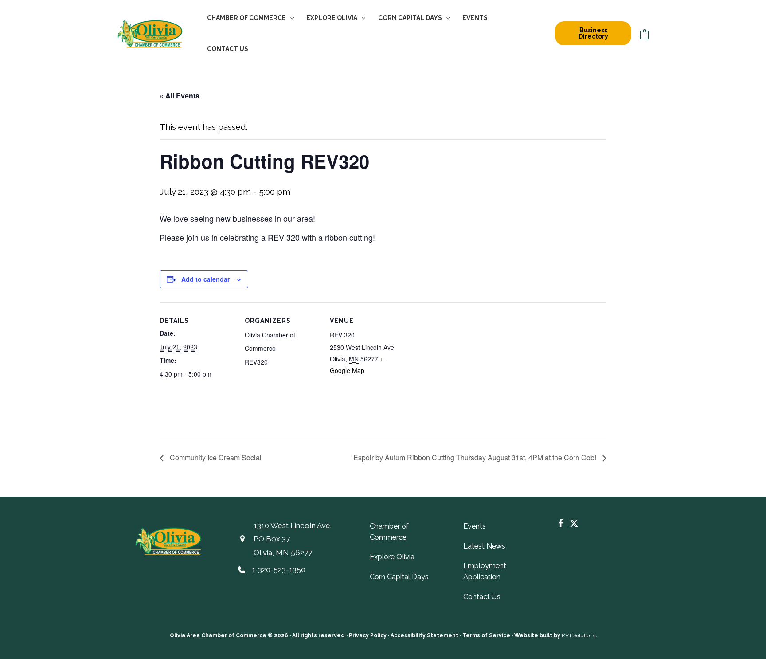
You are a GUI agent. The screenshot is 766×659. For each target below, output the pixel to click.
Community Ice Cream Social (215, 457)
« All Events (179, 95)
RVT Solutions (578, 635)
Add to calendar (205, 279)
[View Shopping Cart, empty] (644, 33)
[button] (290, 17)
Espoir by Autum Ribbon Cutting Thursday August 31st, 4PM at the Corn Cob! (475, 457)
